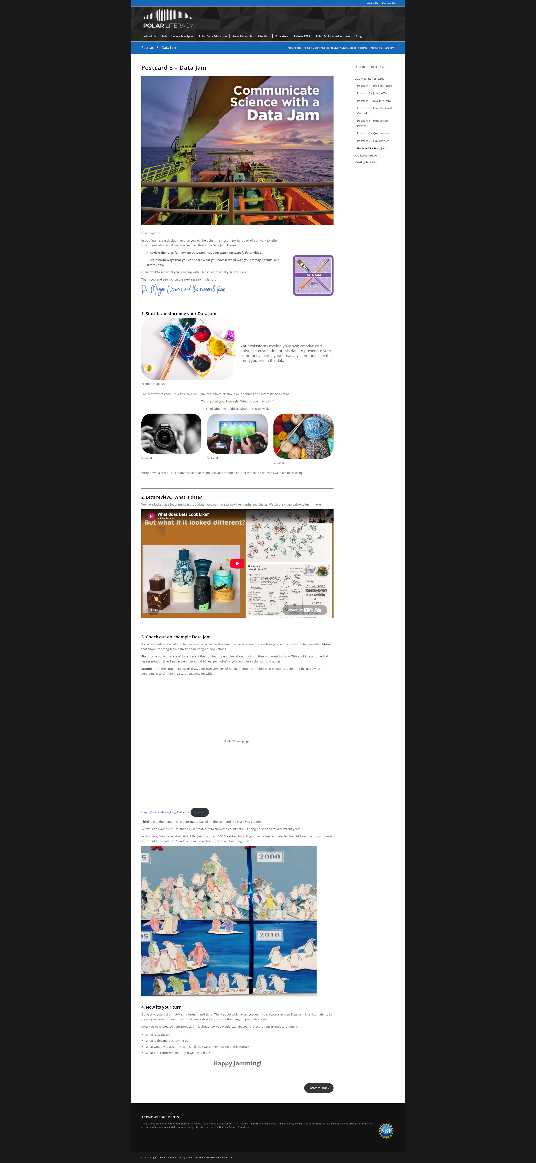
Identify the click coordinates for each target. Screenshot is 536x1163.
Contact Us (388, 3)
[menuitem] (372, 3)
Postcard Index (318, 1088)
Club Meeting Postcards (369, 78)
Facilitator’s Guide (366, 155)
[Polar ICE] (167, 18)
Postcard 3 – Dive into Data (374, 101)
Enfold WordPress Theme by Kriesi (214, 1157)
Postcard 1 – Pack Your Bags (374, 86)
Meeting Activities (366, 162)
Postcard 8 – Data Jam (158, 47)
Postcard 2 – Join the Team (373, 93)
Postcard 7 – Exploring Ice (373, 141)
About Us (372, 3)
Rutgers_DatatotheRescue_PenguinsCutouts (165, 812)
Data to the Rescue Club (371, 67)
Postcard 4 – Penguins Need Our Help (374, 110)
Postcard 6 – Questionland (373, 133)
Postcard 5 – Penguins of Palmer (372, 123)
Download (199, 812)
